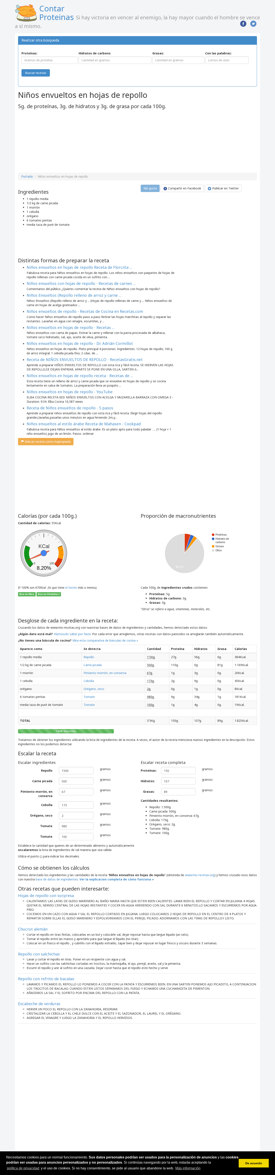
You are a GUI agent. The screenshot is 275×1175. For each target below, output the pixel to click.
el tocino (71, 587)
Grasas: (158, 53)
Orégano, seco (94, 689)
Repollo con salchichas (39, 954)
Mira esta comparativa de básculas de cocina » (105, 640)
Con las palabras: (218, 53)
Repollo (89, 657)
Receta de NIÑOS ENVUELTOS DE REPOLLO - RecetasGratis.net (85, 359)
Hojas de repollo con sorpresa (46, 895)
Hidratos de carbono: (95, 53)
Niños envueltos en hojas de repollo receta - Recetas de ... (80, 375)
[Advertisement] (54, 141)
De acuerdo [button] (253, 1163)
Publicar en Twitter (225, 188)
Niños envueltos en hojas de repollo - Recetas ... (71, 327)
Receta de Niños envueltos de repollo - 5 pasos (70, 407)
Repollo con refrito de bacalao (46, 978)
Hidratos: (148, 781)
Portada (27, 176)
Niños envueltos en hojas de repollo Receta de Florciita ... (79, 267)
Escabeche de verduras (39, 1003)
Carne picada (93, 665)
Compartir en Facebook (184, 188)
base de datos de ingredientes (57, 879)
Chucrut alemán (32, 929)
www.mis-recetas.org (199, 875)
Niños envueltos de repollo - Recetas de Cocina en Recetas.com (85, 311)
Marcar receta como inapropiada (47, 441)
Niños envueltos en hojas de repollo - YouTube (70, 391)
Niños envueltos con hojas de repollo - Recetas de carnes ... (81, 283)
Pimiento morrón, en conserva (105, 673)
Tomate (89, 697)
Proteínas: (29, 53)
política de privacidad (23, 1168)
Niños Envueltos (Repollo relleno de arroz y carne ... (74, 295)
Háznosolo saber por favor (72, 634)
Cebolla (89, 681)
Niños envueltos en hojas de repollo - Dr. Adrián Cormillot (80, 343)
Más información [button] (187, 1168)
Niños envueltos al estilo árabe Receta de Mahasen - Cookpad (84, 423)
